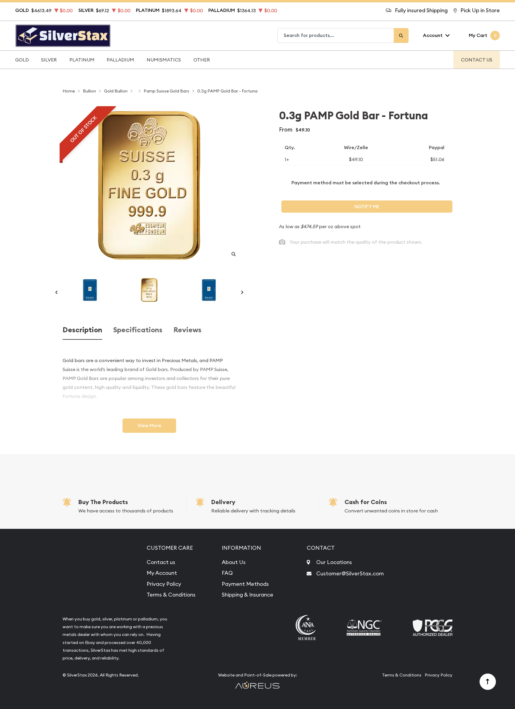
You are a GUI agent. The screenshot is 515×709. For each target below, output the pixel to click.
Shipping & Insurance (247, 594)
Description (82, 330)
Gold (22, 60)
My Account (162, 572)
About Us (234, 562)
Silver (49, 60)
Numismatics (164, 60)
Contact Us (476, 60)
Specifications (137, 330)
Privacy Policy (164, 583)
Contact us (161, 562)
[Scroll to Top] (488, 682)
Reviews (187, 330)
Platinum (81, 60)
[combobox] (335, 35)
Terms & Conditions (171, 594)
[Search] (401, 35)
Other (201, 60)
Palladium (120, 60)
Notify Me (366, 206)
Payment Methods (245, 583)
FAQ (227, 572)
